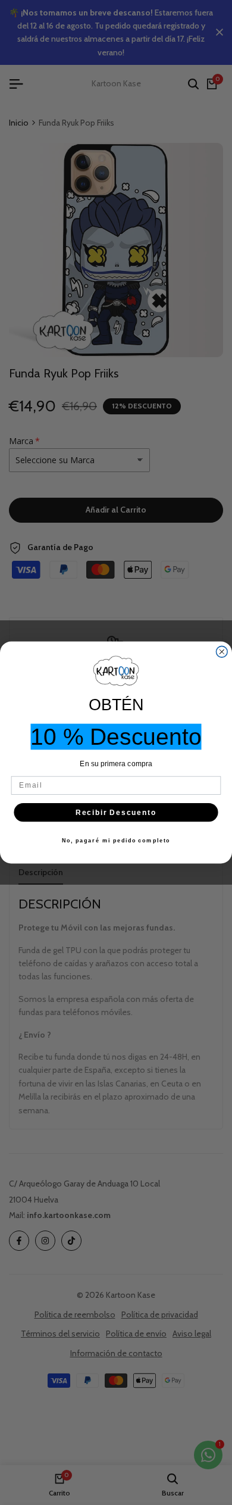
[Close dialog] (221, 651)
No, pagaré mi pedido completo (116, 840)
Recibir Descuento (116, 812)
